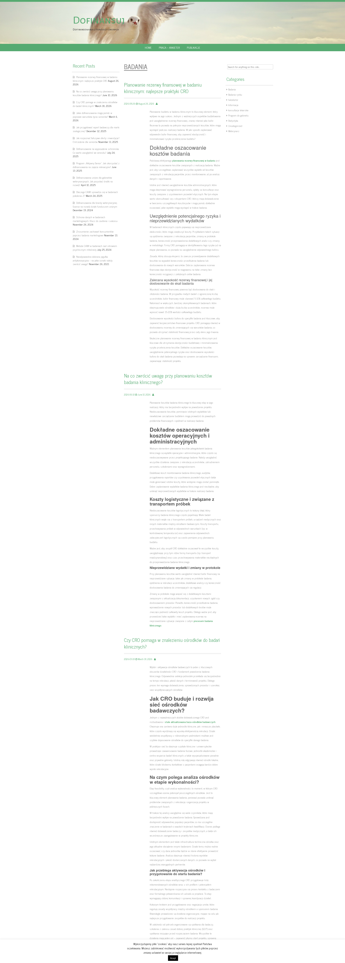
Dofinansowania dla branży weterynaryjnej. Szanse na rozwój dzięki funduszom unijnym (95, 204)
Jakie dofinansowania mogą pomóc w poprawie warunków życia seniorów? (92, 115)
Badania (232, 89)
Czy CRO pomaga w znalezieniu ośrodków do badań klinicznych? (95, 104)
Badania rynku (235, 94)
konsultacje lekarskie (238, 110)
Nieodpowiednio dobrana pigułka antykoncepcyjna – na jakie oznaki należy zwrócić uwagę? (92, 260)
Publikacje (193, 47)
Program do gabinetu (238, 115)
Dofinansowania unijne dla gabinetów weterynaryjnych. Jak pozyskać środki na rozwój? (93, 181)
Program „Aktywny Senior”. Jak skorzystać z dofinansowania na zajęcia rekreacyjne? (96, 165)
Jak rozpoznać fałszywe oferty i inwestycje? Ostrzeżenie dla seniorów (96, 140)
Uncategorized (235, 126)
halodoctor (233, 100)
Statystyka (233, 120)
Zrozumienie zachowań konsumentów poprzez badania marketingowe (93, 233)
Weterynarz (233, 131)
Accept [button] (173, 958)
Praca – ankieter (169, 47)
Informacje (233, 105)
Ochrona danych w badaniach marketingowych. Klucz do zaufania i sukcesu (95, 219)
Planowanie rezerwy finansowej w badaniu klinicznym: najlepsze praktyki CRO (95, 79)
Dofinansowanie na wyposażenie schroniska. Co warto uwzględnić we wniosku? (96, 151)
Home (148, 47)
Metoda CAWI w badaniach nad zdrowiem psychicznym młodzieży (95, 248)
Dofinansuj (99, 20)
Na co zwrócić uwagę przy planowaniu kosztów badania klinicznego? (93, 93)
